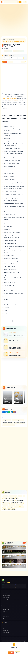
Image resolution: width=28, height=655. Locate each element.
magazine (14, 106)
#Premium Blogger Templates (19, 422)
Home (4, 39)
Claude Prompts (6, 599)
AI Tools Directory (6, 613)
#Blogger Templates (6, 420)
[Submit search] (20, 2)
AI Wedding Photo (6, 630)
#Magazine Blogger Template (18, 420)
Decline (17, 652)
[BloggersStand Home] (1, 2)
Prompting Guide (6, 609)
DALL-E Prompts (6, 597)
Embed (24, 61)
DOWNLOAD (16, 321)
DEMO (10, 321)
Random (11, 61)
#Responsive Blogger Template (8, 425)
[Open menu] (26, 2)
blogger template (13, 100)
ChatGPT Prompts (6, 593)
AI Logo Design (5, 626)
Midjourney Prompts (6, 595)
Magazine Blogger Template (18, 51)
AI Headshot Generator (7, 625)
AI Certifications (6, 634)
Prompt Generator (6, 616)
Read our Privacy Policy (14, 649)
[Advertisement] (14, 19)
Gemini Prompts (6, 600)
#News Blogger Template (7, 422)
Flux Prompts (5, 602)
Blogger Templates (10, 39)
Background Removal (6, 632)
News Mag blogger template (10, 98)
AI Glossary (5, 614)
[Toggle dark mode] (24, 2)
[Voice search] (18, 2)
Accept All (11, 652)
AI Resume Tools (6, 628)
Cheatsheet (5, 611)
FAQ (3, 618)
